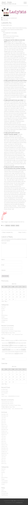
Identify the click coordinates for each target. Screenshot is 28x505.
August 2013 (4, 454)
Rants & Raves (4, 315)
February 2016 (4, 426)
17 (16, 294)
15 (9, 294)
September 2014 (4, 432)
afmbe (2, 340)
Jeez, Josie (6, 2)
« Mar (2, 301)
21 (6, 296)
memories (6, 347)
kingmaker (5, 345)
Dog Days (3, 306)
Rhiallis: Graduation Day (7, 232)
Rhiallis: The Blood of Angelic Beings (13, 331)
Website (3, 270)
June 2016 (3, 419)
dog (19, 340)
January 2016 (4, 427)
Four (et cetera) (4, 392)
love (19, 345)
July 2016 (3, 417)
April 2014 (3, 441)
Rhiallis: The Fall (22, 232)
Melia (2, 331)
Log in (2, 489)
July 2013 (3, 456)
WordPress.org (4, 495)
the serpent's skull (22, 351)
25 (20, 296)
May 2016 (3, 421)
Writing (2, 322)
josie (25, 342)
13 (2, 294)
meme (17, 225)
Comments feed (4, 493)
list (13, 345)
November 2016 (4, 416)
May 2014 (3, 439)
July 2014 (3, 436)
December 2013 (4, 448)
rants (20, 349)
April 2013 (3, 461)
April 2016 (3, 422)
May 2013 (3, 460)
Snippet (2, 317)
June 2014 (3, 438)
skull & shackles (5, 351)
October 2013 (4, 451)
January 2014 (4, 446)
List (9, 17)
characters (11, 340)
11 (20, 291)
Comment (4, 243)
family (21, 340)
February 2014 (4, 444)
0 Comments (5, 19)
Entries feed (3, 491)
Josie (4, 25)
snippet (16, 351)
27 (2, 299)
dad (14, 340)
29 (9, 299)
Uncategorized (14, 17)
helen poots (20, 342)
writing (17, 353)
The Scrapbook (4, 318)
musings (15, 347)
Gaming (3, 310)
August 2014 (4, 434)
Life (7, 17)
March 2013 (3, 463)
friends (6, 342)
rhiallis (23, 349)
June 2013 (3, 458)
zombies (21, 353)
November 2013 (4, 449)
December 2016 (4, 414)
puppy (15, 349)
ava (5, 340)
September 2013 (4, 453)
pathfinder (6, 349)
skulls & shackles (11, 351)
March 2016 (3, 424)
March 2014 (3, 443)
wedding (12, 353)
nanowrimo (20, 347)
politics (12, 349)
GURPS (16, 342)
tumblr (6, 353)
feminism (8, 225)
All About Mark (4, 389)
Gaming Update (4, 391)
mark (21, 345)
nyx (23, 347)
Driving (2, 308)
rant (17, 349)
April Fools (20, 334)
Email (3, 265)
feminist (13, 225)
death (16, 340)
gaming (11, 342)
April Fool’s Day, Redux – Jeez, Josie (9, 334)
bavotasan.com (19, 502)
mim (10, 347)
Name (3, 259)
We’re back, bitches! (9, 327)
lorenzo (16, 345)
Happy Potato (12, 332)
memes (3, 347)
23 (13, 296)
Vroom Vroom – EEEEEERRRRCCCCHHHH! (10, 396)
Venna (9, 353)
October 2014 (4, 431)
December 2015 (4, 429)
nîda (25, 347)
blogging (7, 340)
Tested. (2, 394)
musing (12, 347)
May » (6, 301)
